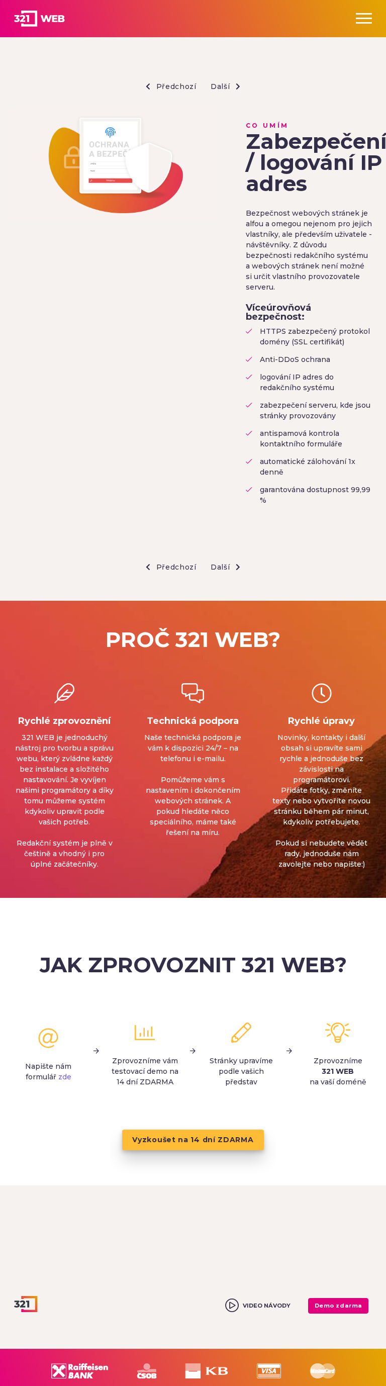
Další (221, 86)
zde (64, 1076)
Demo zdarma (338, 1305)
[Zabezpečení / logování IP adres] (116, 165)
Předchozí (175, 86)
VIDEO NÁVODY (267, 1305)
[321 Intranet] (50, 19)
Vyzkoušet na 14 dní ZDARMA (192, 1139)
